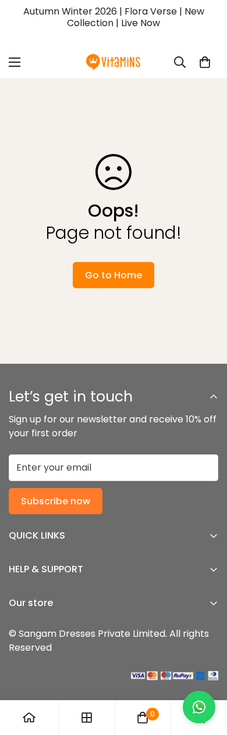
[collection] (87, 717)
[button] (204, 62)
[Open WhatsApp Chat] (199, 707)
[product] (29, 718)
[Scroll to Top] (206, 673)
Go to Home (113, 275)
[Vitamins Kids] (113, 62)
